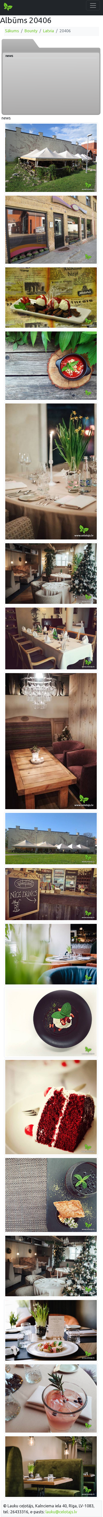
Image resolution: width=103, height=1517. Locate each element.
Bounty (31, 31)
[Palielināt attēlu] (51, 157)
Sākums (12, 31)
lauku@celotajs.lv (61, 1512)
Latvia (48, 31)
